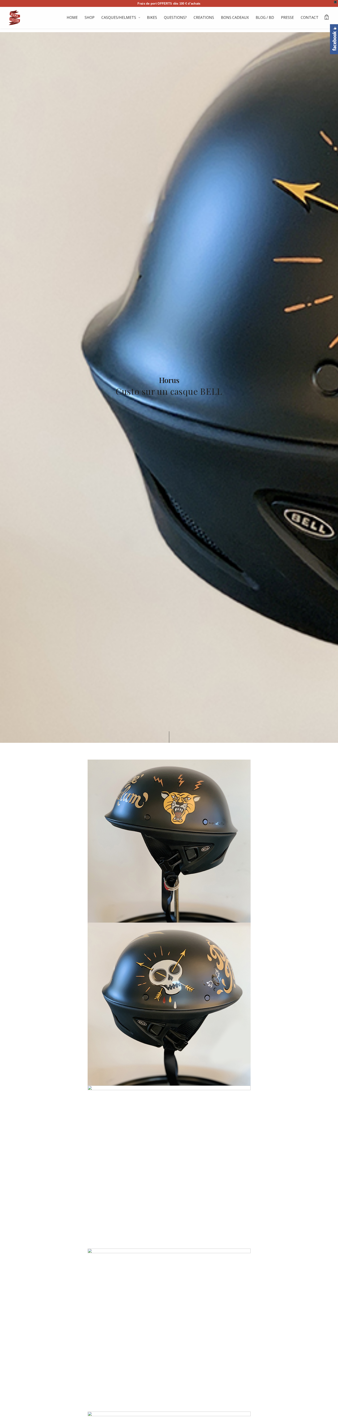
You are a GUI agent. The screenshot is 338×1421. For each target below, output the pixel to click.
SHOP (90, 17)
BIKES (152, 17)
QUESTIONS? (175, 17)
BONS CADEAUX (235, 17)
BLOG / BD (265, 17)
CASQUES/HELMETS (118, 17)
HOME (72, 17)
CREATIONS (204, 17)
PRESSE (287, 17)
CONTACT (309, 17)
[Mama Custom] (14, 17)
